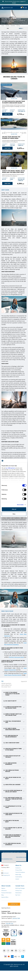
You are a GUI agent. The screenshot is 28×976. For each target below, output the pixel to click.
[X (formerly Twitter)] (19, 950)
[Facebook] (4, 950)
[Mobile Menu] (26, 7)
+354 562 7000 (16, 918)
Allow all (14, 509)
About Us (18, 865)
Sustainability (18, 876)
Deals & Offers (4, 897)
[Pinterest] (16, 950)
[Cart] (21, 8)
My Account (6, 873)
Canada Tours (19, 886)
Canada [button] (6, 865)
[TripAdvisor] (23, 950)
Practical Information (6, 892)
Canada (7, 25)
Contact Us (18, 868)
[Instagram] (8, 950)
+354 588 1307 (9, 923)
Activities (13, 25)
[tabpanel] (14, 65)
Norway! (14, 2)
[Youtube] (12, 950)
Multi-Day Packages (20, 888)
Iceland (22, 1)
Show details (20, 504)
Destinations (18, 892)
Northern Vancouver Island (16, 657)
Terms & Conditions (20, 872)
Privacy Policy (18, 870)
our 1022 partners (10, 468)
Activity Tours (18, 890)
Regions (3, 888)
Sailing (18, 25)
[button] (14, 694)
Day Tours (17, 895)
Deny (14, 513)
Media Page (18, 874)
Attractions (4, 890)
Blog (2, 895)
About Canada (5, 886)
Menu (20, 28)
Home (2, 25)
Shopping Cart (6, 875)
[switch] (24, 490)
